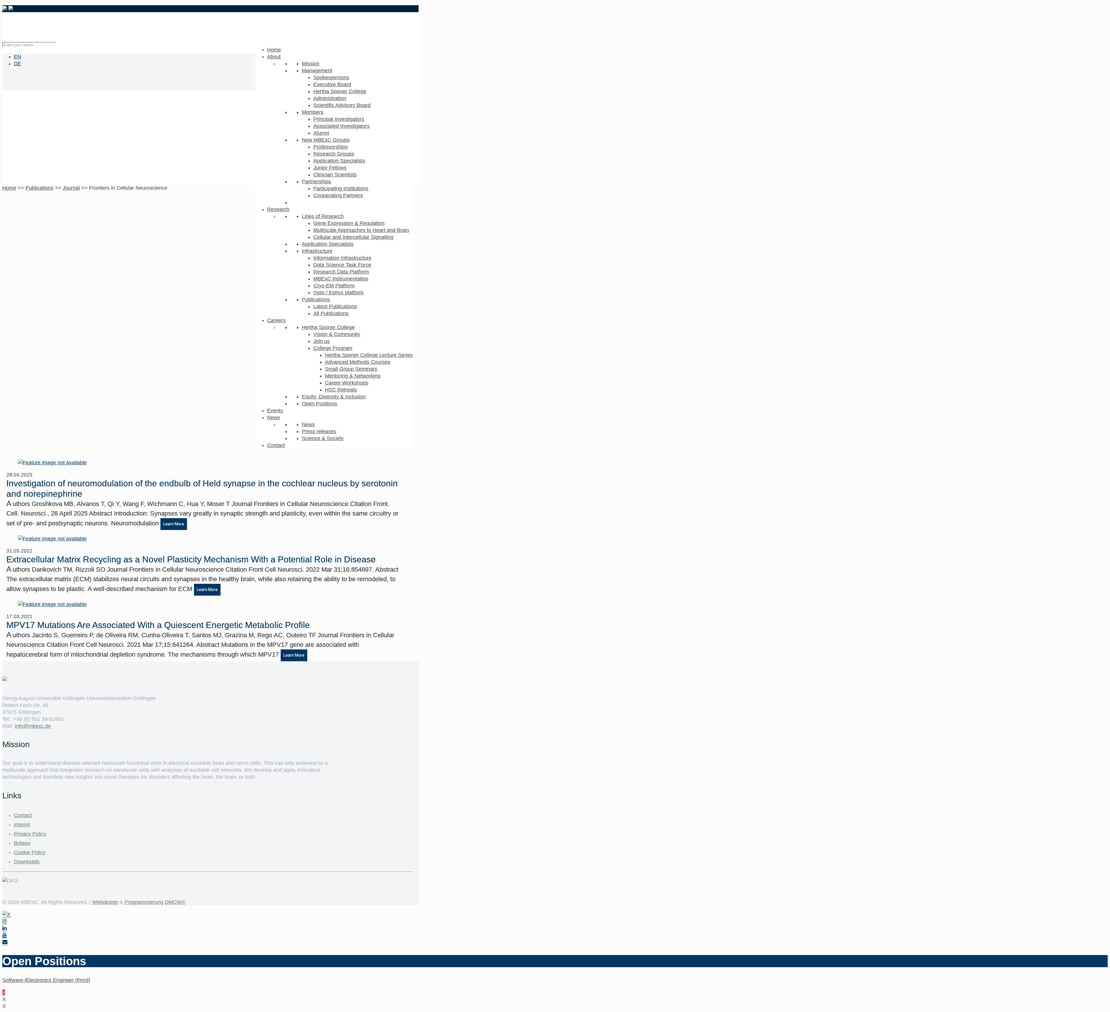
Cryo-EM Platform (334, 286)
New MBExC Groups (326, 140)
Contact (276, 445)
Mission (310, 64)
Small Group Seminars (351, 369)
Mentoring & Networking (352, 376)
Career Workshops (346, 383)
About (274, 57)
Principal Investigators (338, 119)
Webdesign (105, 902)
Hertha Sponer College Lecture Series (369, 355)
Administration (329, 98)
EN (17, 57)
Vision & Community (336, 334)
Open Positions (319, 404)
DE (17, 64)
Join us (321, 341)
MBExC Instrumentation (340, 279)
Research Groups (333, 154)
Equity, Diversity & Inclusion (334, 397)
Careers (276, 320)
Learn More (173, 524)
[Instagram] (4, 921)
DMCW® (175, 902)
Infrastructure (317, 251)
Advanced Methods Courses (357, 362)
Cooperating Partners (338, 195)
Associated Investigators (341, 126)
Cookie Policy (29, 852)
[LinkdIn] (4, 928)
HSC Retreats (341, 390)
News (273, 417)
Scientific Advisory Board (342, 105)
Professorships (330, 147)
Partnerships (316, 181)
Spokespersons (331, 77)
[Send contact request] (5, 942)
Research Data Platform (341, 272)
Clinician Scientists (335, 175)
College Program (332, 348)
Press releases (319, 431)
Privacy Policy (30, 834)
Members (312, 112)
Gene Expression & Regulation (348, 223)
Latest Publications (335, 306)
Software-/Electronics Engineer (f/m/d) (46, 980)
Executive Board (332, 84)
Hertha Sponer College (339, 91)
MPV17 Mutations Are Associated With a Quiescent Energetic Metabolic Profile (158, 625)
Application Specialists (339, 161)
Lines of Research (323, 216)
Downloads (27, 862)
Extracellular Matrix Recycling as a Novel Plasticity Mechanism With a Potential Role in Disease (191, 559)
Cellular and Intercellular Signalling (353, 237)
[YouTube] (4, 935)
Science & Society (323, 438)
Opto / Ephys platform (338, 293)
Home (274, 50)
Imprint (22, 825)
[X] (6, 914)
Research (278, 209)
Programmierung (144, 902)
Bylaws (22, 843)
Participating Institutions (340, 188)
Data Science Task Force (342, 265)
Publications (316, 299)
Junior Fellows (330, 168)
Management (317, 70)
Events (275, 410)
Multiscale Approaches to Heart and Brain (361, 230)
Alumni (321, 133)
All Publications (331, 313)
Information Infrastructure (342, 258)
